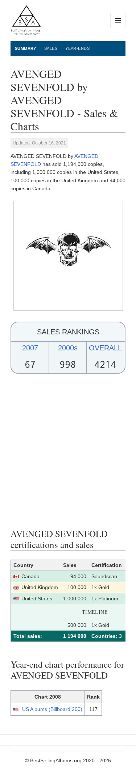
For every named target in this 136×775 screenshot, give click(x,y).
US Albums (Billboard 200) (52, 709)
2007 (30, 348)
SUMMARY (25, 48)
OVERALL (105, 348)
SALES (50, 48)
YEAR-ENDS (77, 48)
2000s (68, 348)
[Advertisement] (68, 451)
